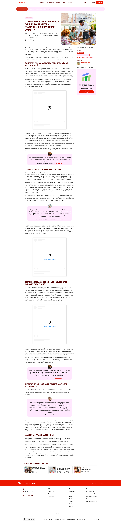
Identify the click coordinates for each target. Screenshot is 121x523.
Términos (45, 519)
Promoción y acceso (91, 498)
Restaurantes (80, 52)
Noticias (88, 511)
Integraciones (51, 496)
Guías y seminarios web (91, 496)
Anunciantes (60, 511)
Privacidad (50, 519)
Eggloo (44, 68)
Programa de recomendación (59, 519)
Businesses (53, 511)
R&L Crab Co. (43, 135)
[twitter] (23, 496)
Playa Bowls (32, 172)
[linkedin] (83, 48)
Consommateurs (39, 511)
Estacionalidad (80, 57)
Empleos (82, 511)
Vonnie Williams (85, 62)
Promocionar (51, 9)
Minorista (71, 506)
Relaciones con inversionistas (72, 511)
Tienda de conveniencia (74, 498)
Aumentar (31, 9)
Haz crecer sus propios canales (55, 493)
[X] (85, 48)
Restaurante (71, 491)
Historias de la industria (83, 55)
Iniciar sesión (92, 2)
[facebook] (87, 48)
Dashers (47, 511)
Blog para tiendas (21, 9)
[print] (92, 48)
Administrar (39, 9)
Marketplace (51, 491)
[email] (90, 48)
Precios (49, 498)
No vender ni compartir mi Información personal (76, 519)
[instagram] (29, 496)
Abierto (45, 9)
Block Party (93, 511)
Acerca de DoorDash (29, 511)
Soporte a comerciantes (91, 501)
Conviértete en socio (97, 483)
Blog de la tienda (90, 491)
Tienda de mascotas (73, 503)
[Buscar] (82, 2)
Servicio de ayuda (60, 513)
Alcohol (70, 496)
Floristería (71, 501)
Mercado (71, 493)
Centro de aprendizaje (91, 493)
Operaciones (89, 57)
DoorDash (97, 519)
